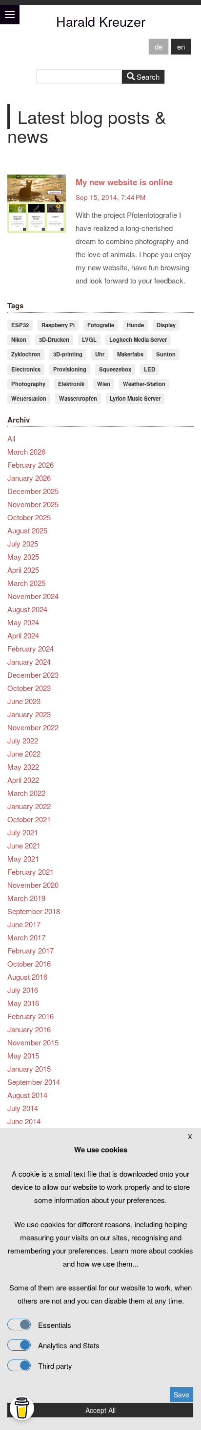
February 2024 (30, 648)
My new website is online (124, 182)
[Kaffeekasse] (22, 1408)
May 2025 (23, 556)
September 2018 (33, 911)
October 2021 (29, 819)
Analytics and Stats (69, 1345)
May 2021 (23, 858)
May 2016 (23, 1003)
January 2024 (29, 661)
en (181, 46)
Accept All (100, 1410)
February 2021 (30, 871)
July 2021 (22, 832)
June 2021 (23, 845)
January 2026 (29, 478)
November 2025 (33, 504)
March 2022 (26, 793)
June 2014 (23, 1121)
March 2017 (26, 937)
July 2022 (22, 740)
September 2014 (33, 1082)
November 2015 (33, 1042)
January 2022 (29, 806)
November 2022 (33, 727)
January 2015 (29, 1068)
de (158, 46)
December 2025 (33, 491)
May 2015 (23, 1055)
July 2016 (22, 990)
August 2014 (27, 1095)
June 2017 (23, 924)
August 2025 (27, 530)
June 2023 (23, 701)
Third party (55, 1365)
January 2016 (29, 1029)
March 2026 (26, 451)
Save (181, 1394)
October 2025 (29, 517)
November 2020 (33, 885)
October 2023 (29, 688)
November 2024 (33, 596)
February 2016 (30, 1016)
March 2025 (26, 583)
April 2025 (23, 570)
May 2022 (23, 766)
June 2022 (23, 753)
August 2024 (27, 609)
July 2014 (22, 1108)
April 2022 (23, 780)
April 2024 (23, 635)
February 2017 (30, 950)
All (11, 438)
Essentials (54, 1325)
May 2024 (23, 622)
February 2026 (30, 464)
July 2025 (22, 543)
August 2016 (27, 976)
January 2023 (29, 714)
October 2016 (29, 963)
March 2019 (26, 898)
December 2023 (33, 675)
